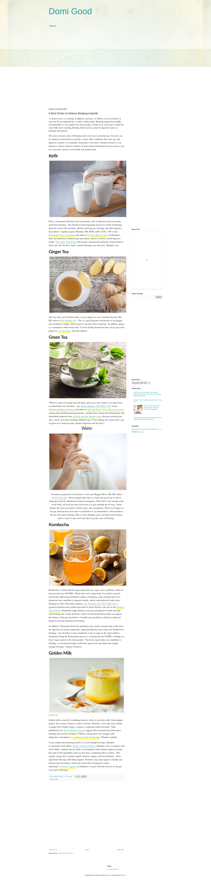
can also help (64, 330)
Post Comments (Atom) (65, 853)
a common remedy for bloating (85, 737)
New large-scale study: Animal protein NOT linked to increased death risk (148, 418)
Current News (144, 429)
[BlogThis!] (78, 776)
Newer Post (53, 850)
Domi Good (70, 11)
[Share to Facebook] (83, 776)
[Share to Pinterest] (85, 776)
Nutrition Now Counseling (63, 234)
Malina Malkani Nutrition (62, 409)
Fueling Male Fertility (97, 234)
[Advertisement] (105, 49)
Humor (158, 429)
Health (56, 779)
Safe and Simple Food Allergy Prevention (105, 409)
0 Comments (68, 776)
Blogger (123, 875)
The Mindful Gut (68, 320)
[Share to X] (81, 776)
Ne (161, 429)
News (135, 431)
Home (52, 26)
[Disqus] (86, 814)
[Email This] (76, 776)
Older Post (120, 850)
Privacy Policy (114, 869)
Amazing (135, 429)
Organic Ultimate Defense (83, 745)
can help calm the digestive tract (87, 416)
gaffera (109, 875)
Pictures (141, 432)
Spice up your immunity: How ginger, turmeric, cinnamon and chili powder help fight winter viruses (147, 394)
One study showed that (66, 241)
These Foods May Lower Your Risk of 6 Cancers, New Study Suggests (152, 407)
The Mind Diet (60, 497)
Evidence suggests (68, 766)
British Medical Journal (74, 730)
